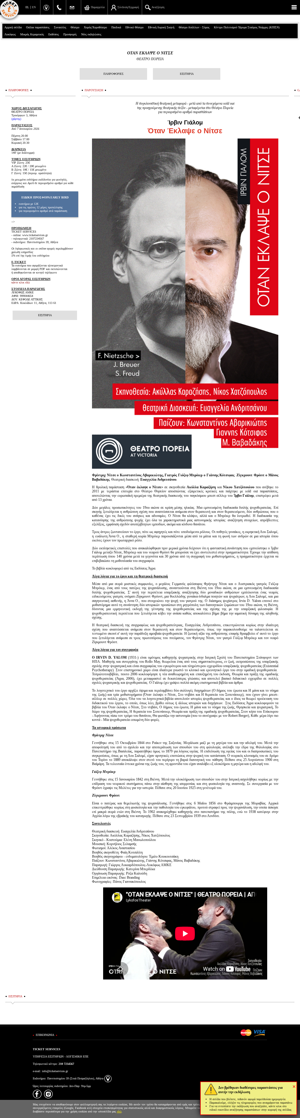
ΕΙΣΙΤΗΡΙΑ (187, 73)
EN (34, 7)
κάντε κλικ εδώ (20, 282)
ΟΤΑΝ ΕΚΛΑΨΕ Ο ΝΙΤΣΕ (150, 53)
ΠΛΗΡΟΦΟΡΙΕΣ (113, 73)
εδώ (119, 1111)
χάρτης (16, 118)
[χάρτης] (108, 1078)
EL (27, 7)
